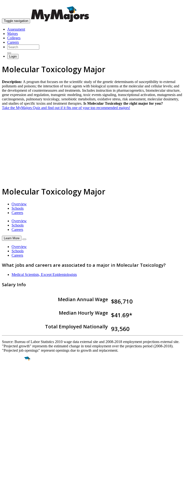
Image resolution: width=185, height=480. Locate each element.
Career (14, 396)
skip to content (173, 4)
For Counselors (13, 428)
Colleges (13, 38)
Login (13, 56)
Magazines (10, 437)
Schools (18, 208)
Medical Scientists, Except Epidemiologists (44, 274)
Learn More (12, 238)
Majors (12, 34)
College (15, 385)
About (8, 414)
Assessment (16, 29)
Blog (5, 445)
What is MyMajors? (17, 424)
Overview (19, 204)
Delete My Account (17, 441)
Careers (13, 42)
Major (13, 375)
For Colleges (11, 432)
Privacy (20, 474)
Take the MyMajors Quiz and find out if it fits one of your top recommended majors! (66, 108)
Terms (6, 474)
